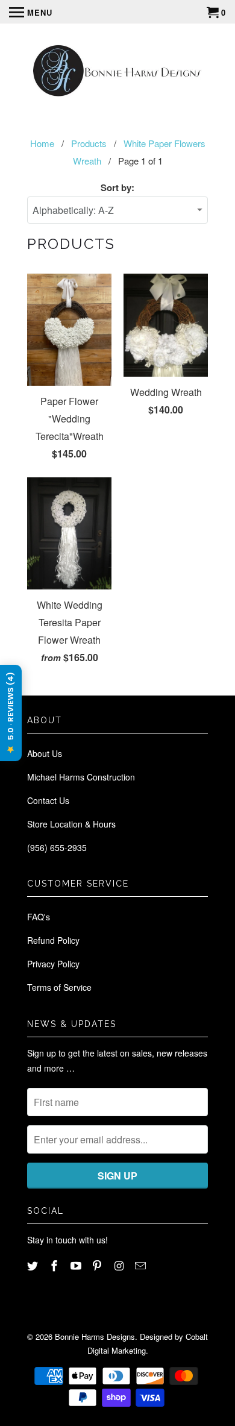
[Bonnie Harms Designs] (117, 72)
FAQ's (38, 917)
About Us (44, 753)
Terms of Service (59, 987)
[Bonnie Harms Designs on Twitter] (33, 1265)
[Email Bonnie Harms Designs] (141, 1265)
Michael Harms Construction (81, 777)
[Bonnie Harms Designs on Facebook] (55, 1265)
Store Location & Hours (71, 824)
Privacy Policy (53, 964)
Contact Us (48, 800)
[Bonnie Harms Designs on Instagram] (120, 1265)
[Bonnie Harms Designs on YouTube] (77, 1265)
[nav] (30, 12)
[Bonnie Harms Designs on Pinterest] (98, 1265)
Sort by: (117, 187)
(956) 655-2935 (57, 847)
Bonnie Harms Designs (95, 1336)
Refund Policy (53, 940)
